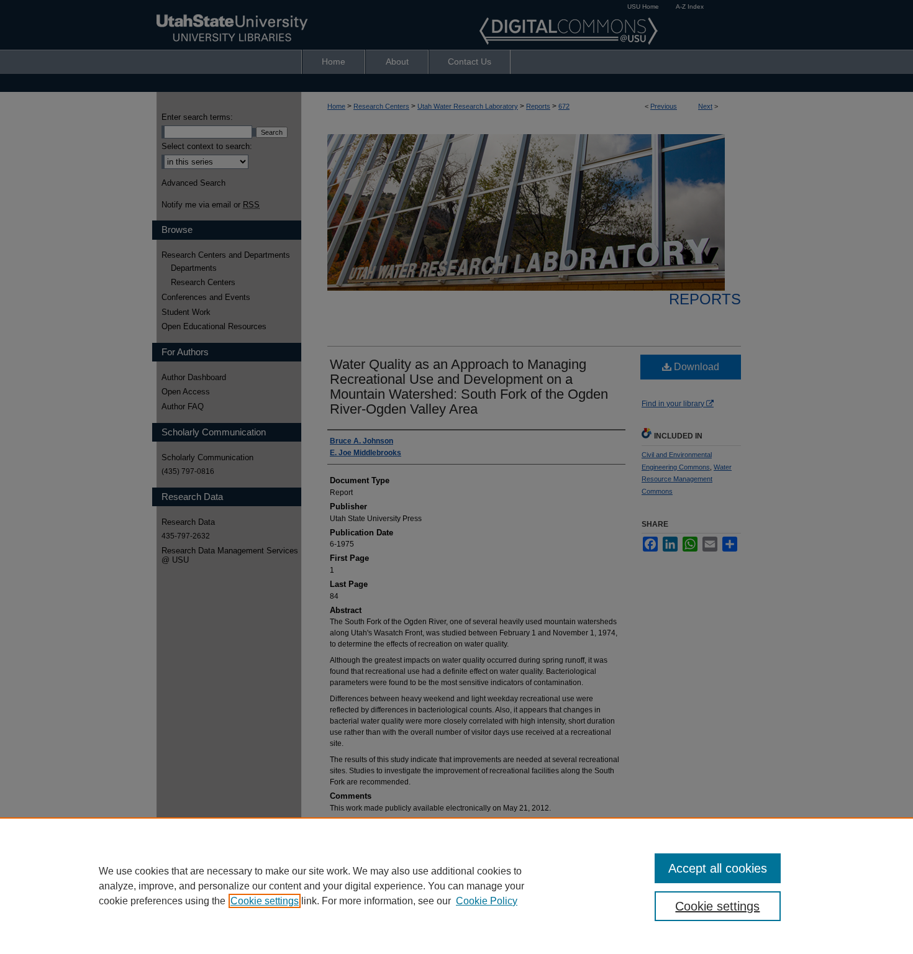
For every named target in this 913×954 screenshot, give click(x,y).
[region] (456, 885)
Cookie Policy (486, 901)
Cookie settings (264, 901)
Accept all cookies (717, 868)
